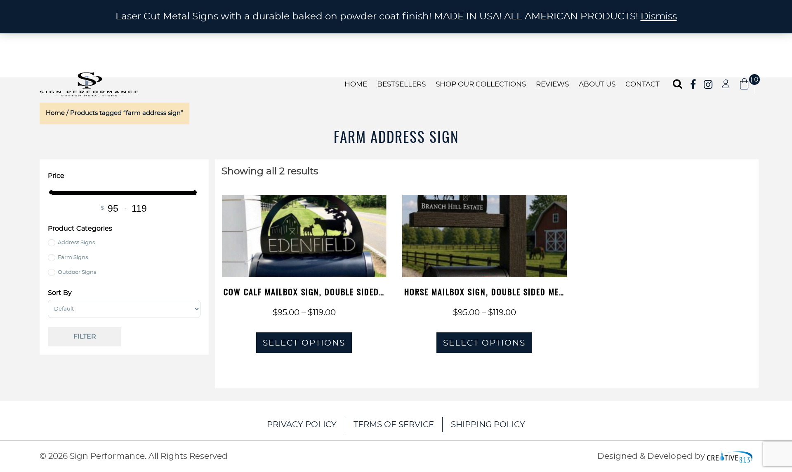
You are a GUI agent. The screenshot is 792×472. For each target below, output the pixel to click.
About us (597, 84)
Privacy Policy (302, 425)
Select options (304, 343)
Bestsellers (401, 84)
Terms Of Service (394, 425)
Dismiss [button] (659, 16)
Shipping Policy (488, 425)
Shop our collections (481, 84)
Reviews (552, 84)
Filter (84, 336)
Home (355, 84)
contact (642, 84)
